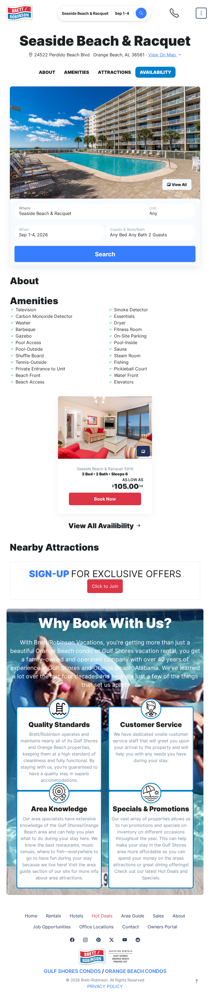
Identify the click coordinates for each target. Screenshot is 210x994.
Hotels (76, 916)
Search (105, 254)
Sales (158, 916)
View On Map (162, 54)
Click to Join (105, 586)
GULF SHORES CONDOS (72, 971)
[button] (105, 143)
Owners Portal (162, 926)
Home (31, 916)
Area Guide (132, 916)
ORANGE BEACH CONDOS (136, 971)
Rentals (53, 916)
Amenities (76, 72)
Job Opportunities (52, 926)
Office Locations (96, 926)
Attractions (114, 72)
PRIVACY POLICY (105, 986)
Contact (130, 926)
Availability (155, 72)
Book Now (105, 499)
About (47, 72)
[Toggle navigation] (201, 13)
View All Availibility (101, 525)
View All (179, 184)
